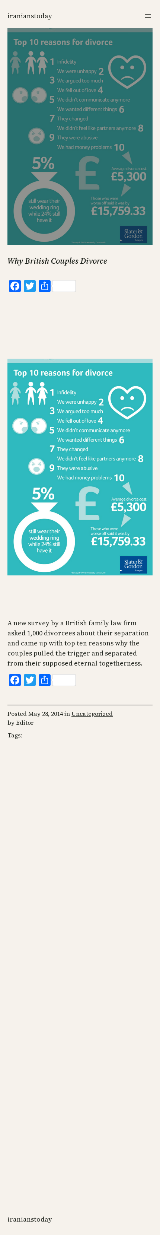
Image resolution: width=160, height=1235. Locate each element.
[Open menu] (148, 16)
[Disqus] (80, 865)
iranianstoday (29, 15)
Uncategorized (92, 713)
